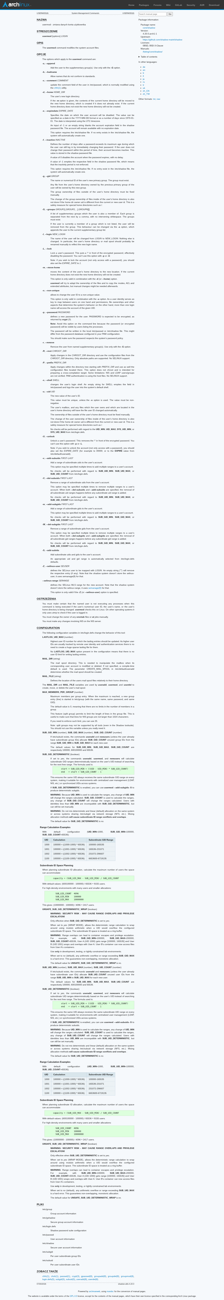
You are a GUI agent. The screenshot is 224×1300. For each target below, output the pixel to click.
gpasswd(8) (86, 1276)
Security (191, 5)
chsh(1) (54, 1276)
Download (214, 5)
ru (144, 82)
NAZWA (42, 19)
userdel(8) (93, 1279)
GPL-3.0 (73, 1296)
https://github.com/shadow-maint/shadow (162, 39)
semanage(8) (94, 588)
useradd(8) (81, 1279)
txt (154, 99)
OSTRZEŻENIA (46, 598)
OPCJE (41, 54)
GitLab (178, 5)
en (144, 70)
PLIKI (40, 1204)
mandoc (110, 1291)
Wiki (168, 5)
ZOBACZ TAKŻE (47, 1271)
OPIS (40, 42)
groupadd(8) (100, 1276)
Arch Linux (16, 5)
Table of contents (149, 57)
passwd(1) (65, 1276)
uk (144, 88)
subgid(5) (60, 1279)
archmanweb (94, 1291)
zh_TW (146, 94)
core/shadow (149, 28)
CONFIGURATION (48, 627)
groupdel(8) (113, 1276)
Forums (158, 5)
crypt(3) (75, 1276)
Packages (144, 5)
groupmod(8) (127, 1276)
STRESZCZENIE (47, 31)
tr (143, 85)
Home (131, 5)
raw (158, 99)
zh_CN (146, 91)
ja (143, 79)
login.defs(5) (48, 1279)
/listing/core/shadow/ (152, 51)
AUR (202, 5)
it (143, 76)
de (144, 67)
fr (143, 73)
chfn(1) (57, 88)
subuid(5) (70, 1279)
